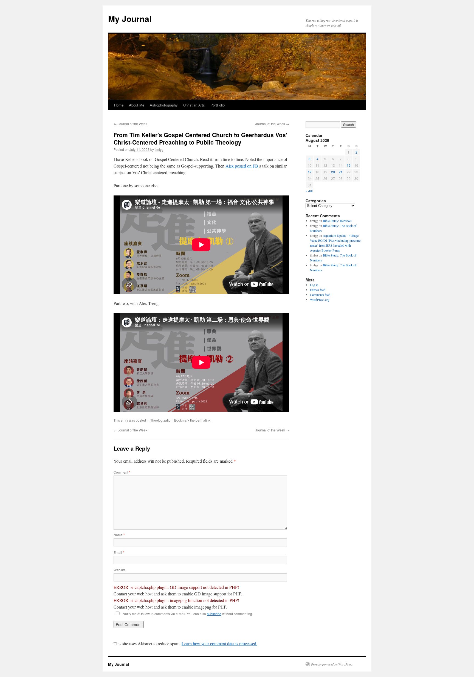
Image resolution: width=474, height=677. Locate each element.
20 (333, 171)
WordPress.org (319, 299)
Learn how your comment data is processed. (219, 643)
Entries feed (317, 289)
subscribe (214, 613)
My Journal (129, 18)
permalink (203, 420)
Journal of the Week (130, 123)
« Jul (309, 190)
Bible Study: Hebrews (337, 220)
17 (310, 171)
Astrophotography (164, 105)
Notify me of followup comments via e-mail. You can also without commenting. (187, 613)
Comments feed (320, 294)
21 (341, 171)
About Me (136, 105)
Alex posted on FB (241, 166)
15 (349, 165)
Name (119, 534)
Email (119, 552)
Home (118, 105)
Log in (314, 285)
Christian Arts (194, 105)
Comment (122, 472)
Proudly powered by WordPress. (332, 664)
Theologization (161, 420)
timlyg (159, 149)
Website (120, 569)
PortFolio (217, 105)
